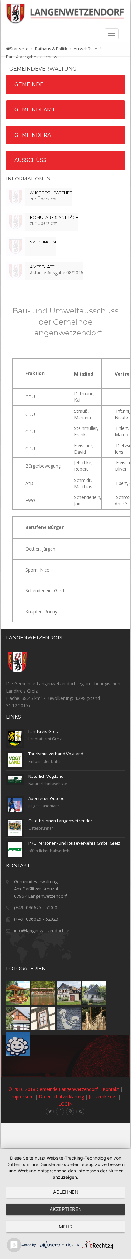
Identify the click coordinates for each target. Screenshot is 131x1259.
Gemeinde (29, 84)
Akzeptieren (66, 1209)
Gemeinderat (34, 135)
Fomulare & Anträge (54, 217)
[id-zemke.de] (103, 1097)
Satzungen (43, 241)
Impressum (22, 1097)
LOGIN (65, 1104)
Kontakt (111, 1089)
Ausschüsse (32, 160)
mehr (65, 1227)
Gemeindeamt (34, 110)
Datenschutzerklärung (61, 1097)
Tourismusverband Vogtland (55, 753)
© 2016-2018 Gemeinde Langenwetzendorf (53, 1089)
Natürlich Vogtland (46, 776)
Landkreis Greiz (43, 731)
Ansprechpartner (51, 192)
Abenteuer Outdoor (47, 798)
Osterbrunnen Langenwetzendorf (61, 821)
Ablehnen (65, 1192)
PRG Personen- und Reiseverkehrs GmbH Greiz (74, 843)
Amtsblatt (42, 266)
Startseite (19, 49)
